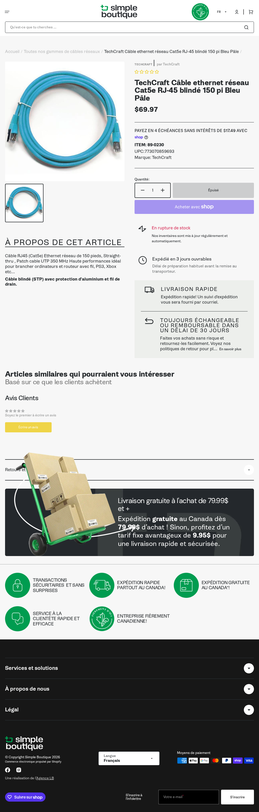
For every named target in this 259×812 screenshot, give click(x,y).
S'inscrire (237, 797)
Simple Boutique (38, 757)
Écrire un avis (28, 427)
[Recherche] (247, 27)
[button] (7, 11)
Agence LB (45, 778)
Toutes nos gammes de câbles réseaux (62, 51)
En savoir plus (230, 349)
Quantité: (142, 179)
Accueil (12, 51)
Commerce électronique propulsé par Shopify (33, 761)
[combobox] (129, 27)
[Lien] (129, 522)
